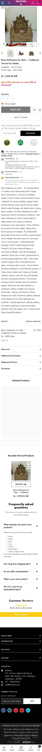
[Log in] (33, 3)
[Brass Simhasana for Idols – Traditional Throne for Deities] (21, 470)
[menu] (2, 3)
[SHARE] (39, 110)
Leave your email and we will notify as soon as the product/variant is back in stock (20, 127)
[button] (34, 44)
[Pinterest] (16, 710)
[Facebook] (3, 710)
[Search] (9, 3)
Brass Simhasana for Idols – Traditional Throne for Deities (21, 491)
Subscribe (30, 133)
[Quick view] (28, 467)
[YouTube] (22, 710)
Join (32, 701)
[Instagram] (9, 710)
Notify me (21, 484)
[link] (34, 110)
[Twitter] (28, 710)
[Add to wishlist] (28, 463)
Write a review (21, 614)
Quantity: (5, 94)
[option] (21, 26)
